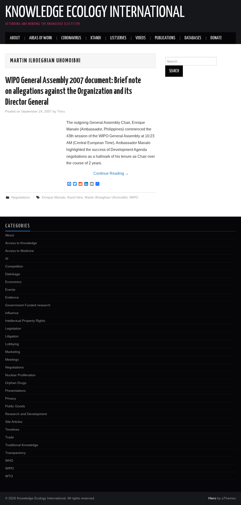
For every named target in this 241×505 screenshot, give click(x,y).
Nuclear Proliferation (20, 375)
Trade (9, 437)
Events (10, 289)
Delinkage (12, 274)
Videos (141, 38)
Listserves (118, 38)
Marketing (12, 352)
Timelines (12, 429)
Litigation (12, 336)
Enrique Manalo (53, 197)
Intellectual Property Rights (25, 321)
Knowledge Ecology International (95, 12)
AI (6, 258)
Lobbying (12, 344)
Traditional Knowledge (21, 445)
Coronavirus (71, 38)
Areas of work (40, 38)
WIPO (133, 197)
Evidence (12, 297)
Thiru (61, 111)
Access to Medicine (19, 251)
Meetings (12, 359)
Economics (13, 282)
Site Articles (13, 422)
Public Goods (15, 406)
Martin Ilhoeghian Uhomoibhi (106, 197)
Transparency (15, 453)
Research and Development (26, 414)
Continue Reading (111, 173)
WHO (9, 460)
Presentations (15, 390)
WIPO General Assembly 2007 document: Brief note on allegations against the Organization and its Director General (73, 92)
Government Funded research (27, 305)
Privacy (10, 398)
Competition (14, 266)
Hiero (212, 498)
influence (12, 313)
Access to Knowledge (21, 243)
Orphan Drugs (15, 383)
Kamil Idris (75, 197)
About (15, 38)
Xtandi (95, 38)
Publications (165, 38)
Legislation (13, 328)
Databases (193, 38)
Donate (216, 38)
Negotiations (20, 197)
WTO (9, 476)
